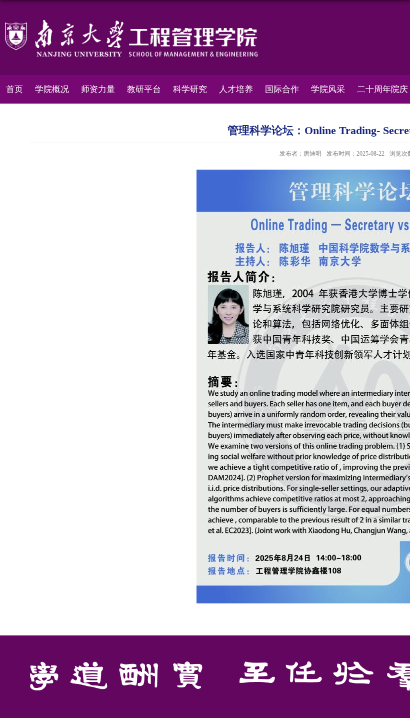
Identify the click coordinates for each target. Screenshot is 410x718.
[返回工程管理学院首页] (131, 23)
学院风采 (328, 89)
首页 (14, 89)
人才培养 (236, 89)
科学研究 (190, 89)
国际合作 (282, 89)
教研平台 (144, 89)
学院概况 (52, 89)
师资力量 (98, 89)
